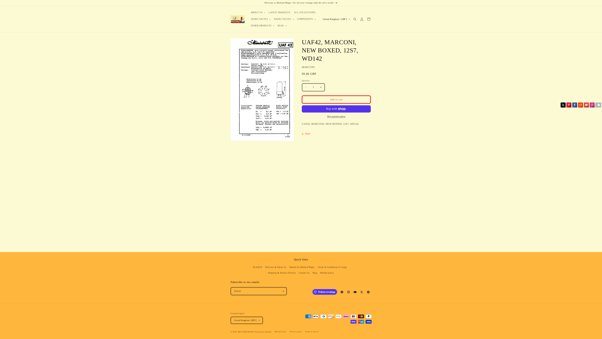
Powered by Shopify (263, 332)
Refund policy (327, 273)
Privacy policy (296, 332)
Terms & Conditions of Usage (332, 267)
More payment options (336, 116)
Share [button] (307, 133)
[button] (258, 12)
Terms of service (312, 332)
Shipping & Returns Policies (282, 273)
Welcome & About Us (275, 267)
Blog (315, 273)
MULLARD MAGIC (246, 332)
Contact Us (304, 273)
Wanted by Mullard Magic (302, 267)
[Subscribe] (282, 291)
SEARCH (257, 267)
